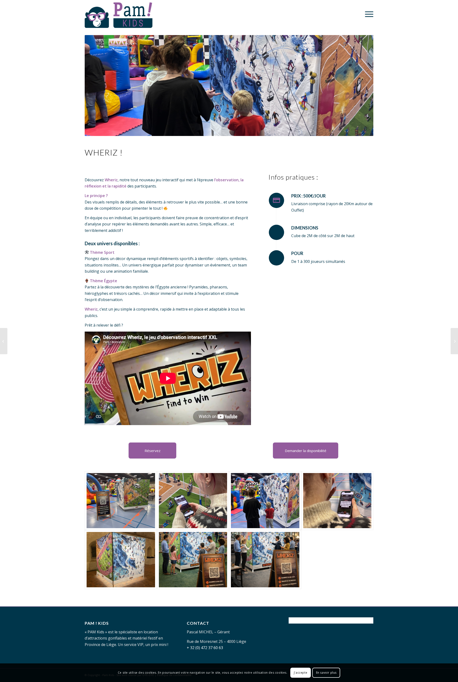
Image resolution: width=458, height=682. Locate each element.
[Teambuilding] (265, 559)
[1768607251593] (121, 559)
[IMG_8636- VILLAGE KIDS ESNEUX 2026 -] (265, 500)
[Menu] (367, 14)
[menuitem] (367, 14)
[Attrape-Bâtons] (3, 341)
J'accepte (300, 673)
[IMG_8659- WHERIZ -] (337, 500)
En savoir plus (326, 673)
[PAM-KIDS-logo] (118, 14)
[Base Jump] (454, 341)
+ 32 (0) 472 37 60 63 (205, 647)
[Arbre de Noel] (193, 559)
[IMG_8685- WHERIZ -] (121, 500)
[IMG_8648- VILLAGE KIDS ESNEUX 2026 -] (193, 500)
